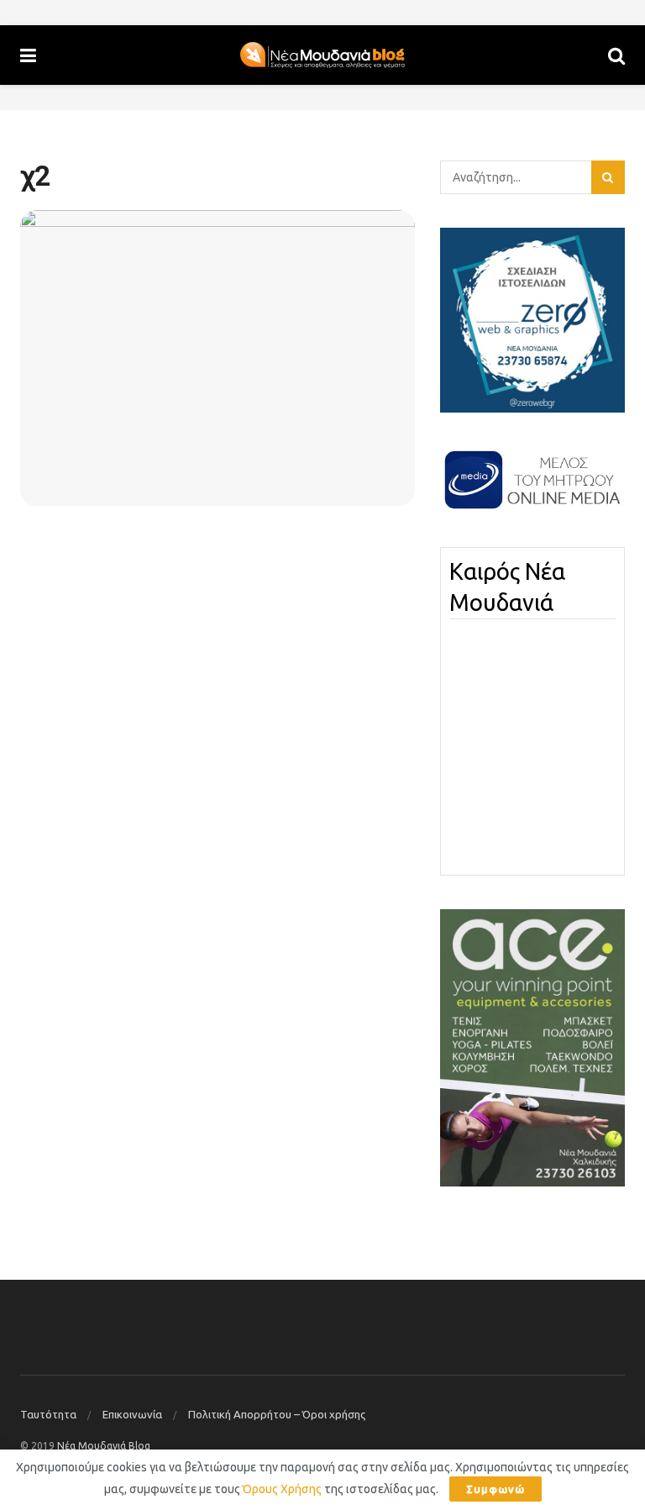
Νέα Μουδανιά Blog (103, 1445)
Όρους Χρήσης (282, 1489)
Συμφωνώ (495, 1489)
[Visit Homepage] (322, 55)
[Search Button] (616, 55)
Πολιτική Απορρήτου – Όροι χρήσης (276, 1414)
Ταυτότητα (48, 1414)
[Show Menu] (28, 55)
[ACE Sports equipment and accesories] (532, 1047)
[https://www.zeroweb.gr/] (532, 319)
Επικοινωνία (132, 1414)
